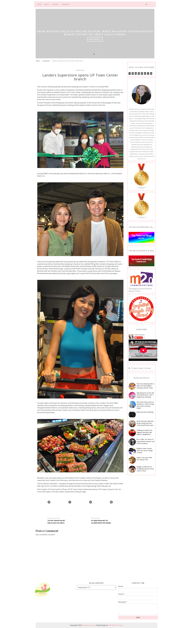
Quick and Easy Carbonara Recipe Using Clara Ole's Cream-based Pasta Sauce (145, 423)
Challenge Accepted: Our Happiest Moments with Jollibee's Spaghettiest (144, 432)
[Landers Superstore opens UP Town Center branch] (90, 502)
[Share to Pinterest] (111, 502)
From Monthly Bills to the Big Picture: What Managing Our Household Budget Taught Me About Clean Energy (95, 33)
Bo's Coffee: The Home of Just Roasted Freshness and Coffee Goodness (145, 441)
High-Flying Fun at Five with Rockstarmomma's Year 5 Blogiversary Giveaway (145, 395)
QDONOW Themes (115, 625)
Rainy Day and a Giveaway (145, 412)
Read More (94, 39)
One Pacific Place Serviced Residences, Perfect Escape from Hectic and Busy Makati (145, 405)
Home (39, 4)
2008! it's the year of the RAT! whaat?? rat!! (144, 459)
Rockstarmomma (89, 625)
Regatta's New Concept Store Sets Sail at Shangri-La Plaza (145, 450)
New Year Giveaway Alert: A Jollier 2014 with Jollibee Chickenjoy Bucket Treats (145, 386)
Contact (55, 4)
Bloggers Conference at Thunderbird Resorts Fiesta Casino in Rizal (145, 469)
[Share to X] (49, 502)
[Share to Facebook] (69, 502)
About (46, 4)
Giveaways (65, 4)
